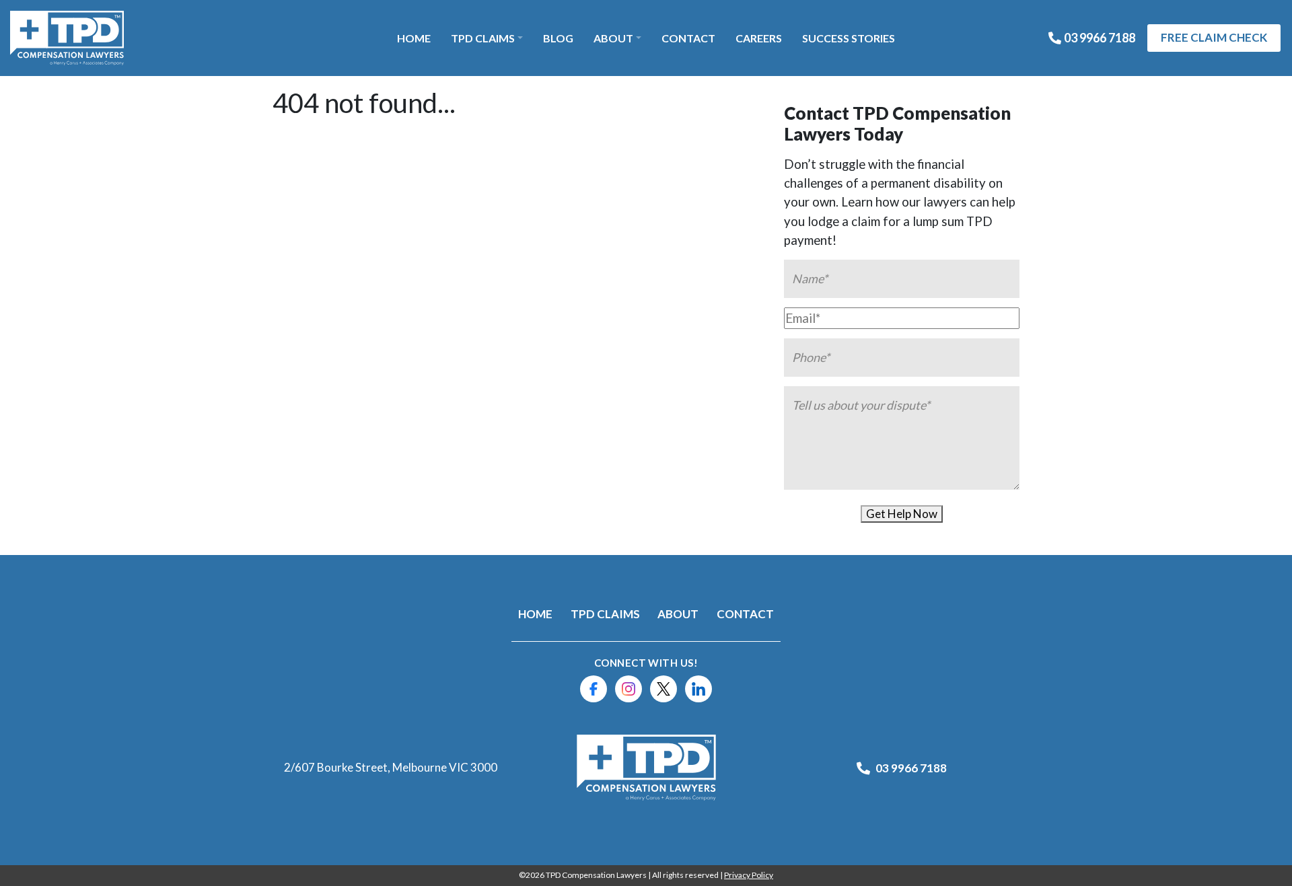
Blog (558, 38)
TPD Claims (483, 38)
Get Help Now (901, 514)
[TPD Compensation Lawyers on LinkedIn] (698, 688)
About (613, 38)
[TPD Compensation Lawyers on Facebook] (593, 688)
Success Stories (848, 38)
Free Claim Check (1214, 37)
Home (414, 38)
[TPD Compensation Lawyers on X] (663, 688)
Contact (688, 38)
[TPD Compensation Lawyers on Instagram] (628, 688)
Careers (758, 38)
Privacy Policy (748, 875)
